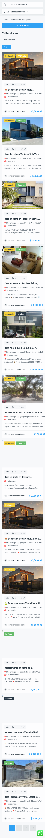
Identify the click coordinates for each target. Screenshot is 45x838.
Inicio (6, 19)
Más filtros (24, 25)
